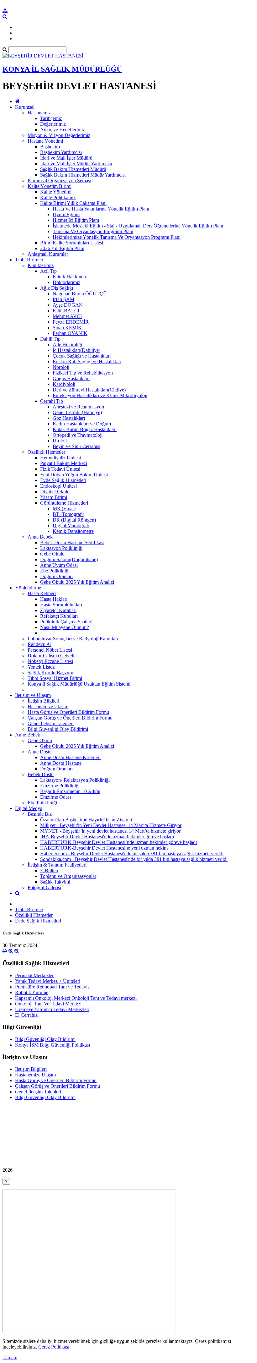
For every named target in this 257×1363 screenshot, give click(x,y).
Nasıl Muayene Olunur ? (64, 627)
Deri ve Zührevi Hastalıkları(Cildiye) (89, 389)
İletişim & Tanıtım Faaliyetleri (57, 865)
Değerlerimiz (53, 124)
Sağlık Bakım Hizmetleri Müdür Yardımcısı (83, 175)
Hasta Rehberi (42, 593)
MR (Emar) (64, 508)
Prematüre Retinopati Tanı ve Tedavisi (53, 986)
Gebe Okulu (52, 553)
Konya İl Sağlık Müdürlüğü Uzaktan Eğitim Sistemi (79, 684)
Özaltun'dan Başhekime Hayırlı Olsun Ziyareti (86, 819)
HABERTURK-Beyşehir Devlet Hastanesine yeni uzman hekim (104, 848)
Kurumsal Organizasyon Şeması (59, 180)
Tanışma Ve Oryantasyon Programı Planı (93, 231)
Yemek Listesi (41, 667)
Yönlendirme (28, 587)
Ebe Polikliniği (55, 570)
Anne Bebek (40, 536)
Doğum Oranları (56, 576)
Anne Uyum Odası (59, 565)
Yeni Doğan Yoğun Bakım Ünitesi (74, 474)
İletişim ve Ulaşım (33, 695)
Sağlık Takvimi (55, 881)
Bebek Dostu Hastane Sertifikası (72, 542)
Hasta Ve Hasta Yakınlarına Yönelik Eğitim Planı (101, 208)
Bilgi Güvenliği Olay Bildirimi (58, 729)
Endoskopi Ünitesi (58, 486)
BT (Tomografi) (68, 514)
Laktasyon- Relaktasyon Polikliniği (75, 780)
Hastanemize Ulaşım (48, 706)
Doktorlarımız (66, 282)
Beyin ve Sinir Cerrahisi (76, 446)
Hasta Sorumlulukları (61, 604)
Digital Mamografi (71, 525)
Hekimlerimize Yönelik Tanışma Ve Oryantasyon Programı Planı (117, 237)
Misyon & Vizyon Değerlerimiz (59, 135)
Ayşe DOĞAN (68, 305)
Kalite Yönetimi (55, 191)
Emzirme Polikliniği (60, 785)
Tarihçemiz (51, 118)
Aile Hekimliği (67, 344)
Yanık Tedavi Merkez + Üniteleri (47, 981)
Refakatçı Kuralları (59, 616)
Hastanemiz (39, 112)
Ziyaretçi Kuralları (58, 610)
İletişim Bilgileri (43, 700)
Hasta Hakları (53, 599)
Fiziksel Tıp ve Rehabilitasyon (83, 372)
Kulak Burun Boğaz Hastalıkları (85, 429)
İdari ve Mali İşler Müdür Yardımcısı (76, 163)
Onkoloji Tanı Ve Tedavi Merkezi (48, 1003)
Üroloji (60, 440)
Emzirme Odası (55, 797)
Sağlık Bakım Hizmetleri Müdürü (73, 169)
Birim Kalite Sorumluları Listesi (71, 242)
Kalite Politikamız (58, 197)
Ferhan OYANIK (70, 333)
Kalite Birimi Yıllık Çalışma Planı (73, 203)
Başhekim (50, 146)
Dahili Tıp (50, 339)
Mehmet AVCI (67, 316)
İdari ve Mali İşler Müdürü (66, 158)
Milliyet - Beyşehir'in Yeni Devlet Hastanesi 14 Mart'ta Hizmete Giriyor (110, 825)
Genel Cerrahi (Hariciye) (77, 412)
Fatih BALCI (66, 310)
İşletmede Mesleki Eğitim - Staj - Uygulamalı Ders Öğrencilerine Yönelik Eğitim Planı (138, 225)
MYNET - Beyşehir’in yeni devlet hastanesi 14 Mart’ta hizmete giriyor (110, 831)
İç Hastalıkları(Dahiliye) (76, 350)
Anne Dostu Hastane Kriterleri (70, 757)
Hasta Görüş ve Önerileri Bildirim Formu (68, 712)
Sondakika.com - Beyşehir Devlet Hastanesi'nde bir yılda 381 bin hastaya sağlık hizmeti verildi (134, 859)
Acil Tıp (48, 271)
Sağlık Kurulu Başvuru (50, 672)
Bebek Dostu (41, 774)
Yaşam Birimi (53, 497)
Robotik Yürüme (31, 992)
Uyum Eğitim (66, 214)
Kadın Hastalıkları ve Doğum (82, 423)
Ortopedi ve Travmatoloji (77, 435)
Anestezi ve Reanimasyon (78, 406)
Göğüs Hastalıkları (71, 378)
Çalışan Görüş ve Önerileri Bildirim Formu (70, 717)
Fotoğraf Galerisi (44, 887)
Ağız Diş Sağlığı (56, 288)
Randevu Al (39, 644)
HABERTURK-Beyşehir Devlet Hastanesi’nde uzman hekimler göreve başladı (118, 842)
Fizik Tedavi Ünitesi (60, 469)
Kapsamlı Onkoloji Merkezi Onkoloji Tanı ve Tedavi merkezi (76, 998)
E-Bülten (49, 870)
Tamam (10, 1357)
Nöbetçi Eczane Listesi (50, 661)
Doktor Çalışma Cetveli (51, 655)
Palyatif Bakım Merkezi (63, 463)
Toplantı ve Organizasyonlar (68, 876)
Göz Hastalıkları (69, 418)
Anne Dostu (40, 751)
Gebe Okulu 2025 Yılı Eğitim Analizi (77, 582)
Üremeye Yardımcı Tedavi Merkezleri (52, 1009)
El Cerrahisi (27, 1015)
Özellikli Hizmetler (46, 452)
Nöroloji (61, 367)
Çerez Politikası (53, 1346)
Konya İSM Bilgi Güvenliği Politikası (52, 1045)
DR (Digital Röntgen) (74, 520)
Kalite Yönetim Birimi (49, 186)
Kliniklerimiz (41, 265)
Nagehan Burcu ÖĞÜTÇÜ (80, 293)
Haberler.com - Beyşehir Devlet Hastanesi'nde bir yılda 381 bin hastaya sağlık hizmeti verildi (131, 853)
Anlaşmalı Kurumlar (48, 254)
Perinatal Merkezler (34, 975)
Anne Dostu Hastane (60, 763)
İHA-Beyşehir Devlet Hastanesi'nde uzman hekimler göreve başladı (107, 836)
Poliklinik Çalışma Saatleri (66, 621)
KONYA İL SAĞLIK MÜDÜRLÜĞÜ (62, 69)
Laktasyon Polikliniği (61, 548)
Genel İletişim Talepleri (51, 723)
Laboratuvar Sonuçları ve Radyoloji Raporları (73, 638)
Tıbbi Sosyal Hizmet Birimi (55, 678)
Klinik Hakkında (69, 276)
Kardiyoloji (64, 384)
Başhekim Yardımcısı (61, 152)
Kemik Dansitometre (73, 531)
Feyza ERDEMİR (71, 322)
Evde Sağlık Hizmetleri (63, 480)
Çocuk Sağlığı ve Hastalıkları (82, 356)
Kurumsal (24, 107)
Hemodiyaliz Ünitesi (60, 457)
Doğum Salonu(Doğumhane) (69, 559)
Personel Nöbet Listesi (50, 650)
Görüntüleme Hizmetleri (64, 503)
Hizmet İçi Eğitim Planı (76, 220)
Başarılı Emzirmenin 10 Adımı (70, 791)
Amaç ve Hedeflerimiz (62, 129)
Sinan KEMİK (67, 327)
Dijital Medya (28, 808)
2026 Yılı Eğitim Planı (62, 248)
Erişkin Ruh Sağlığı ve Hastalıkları (87, 361)
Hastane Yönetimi (45, 141)
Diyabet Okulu (55, 491)
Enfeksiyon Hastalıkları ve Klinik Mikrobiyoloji (100, 395)
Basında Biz (40, 814)
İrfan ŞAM (63, 299)
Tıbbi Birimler (29, 259)
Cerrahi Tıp (51, 401)
